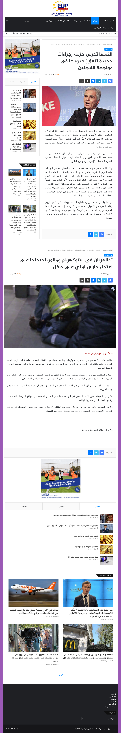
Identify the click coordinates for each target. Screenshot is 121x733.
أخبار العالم (86, 21)
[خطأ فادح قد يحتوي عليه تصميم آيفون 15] (29, 147)
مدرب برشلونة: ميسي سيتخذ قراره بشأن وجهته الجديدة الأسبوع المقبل (15, 109)
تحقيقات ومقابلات (109, 28)
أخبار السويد (104, 21)
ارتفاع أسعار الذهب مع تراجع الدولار (15, 124)
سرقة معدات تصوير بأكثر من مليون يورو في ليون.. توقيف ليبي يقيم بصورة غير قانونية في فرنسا (15, 223)
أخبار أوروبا (94, 21)
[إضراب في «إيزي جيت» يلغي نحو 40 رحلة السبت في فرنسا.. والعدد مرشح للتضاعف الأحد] (15, 172)
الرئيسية (112, 21)
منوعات (69, 21)
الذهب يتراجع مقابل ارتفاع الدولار (16, 135)
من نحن (113, 699)
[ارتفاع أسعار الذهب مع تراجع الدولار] (29, 124)
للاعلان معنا (112, 704)
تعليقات (11, 81)
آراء (80, 21)
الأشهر (33, 81)
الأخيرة (22, 81)
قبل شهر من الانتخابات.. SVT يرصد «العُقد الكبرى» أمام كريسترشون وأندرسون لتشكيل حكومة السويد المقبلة (29, 188)
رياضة (75, 21)
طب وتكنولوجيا (60, 21)
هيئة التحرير (112, 697)
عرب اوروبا (100, 44)
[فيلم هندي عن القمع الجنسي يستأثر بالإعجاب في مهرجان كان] (29, 93)
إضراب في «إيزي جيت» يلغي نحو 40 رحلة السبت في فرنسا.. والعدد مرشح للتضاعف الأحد (15, 185)
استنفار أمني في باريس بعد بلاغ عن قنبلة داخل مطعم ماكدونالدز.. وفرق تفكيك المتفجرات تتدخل (29, 221)
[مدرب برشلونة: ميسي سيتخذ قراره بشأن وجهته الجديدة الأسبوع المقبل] (29, 107)
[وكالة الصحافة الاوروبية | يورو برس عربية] (60, 8)
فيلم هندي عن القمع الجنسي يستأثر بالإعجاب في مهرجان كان (15, 94)
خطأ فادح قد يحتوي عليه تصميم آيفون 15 (15, 147)
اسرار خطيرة (49, 21)
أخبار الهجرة (97, 28)
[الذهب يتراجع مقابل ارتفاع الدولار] (29, 135)
